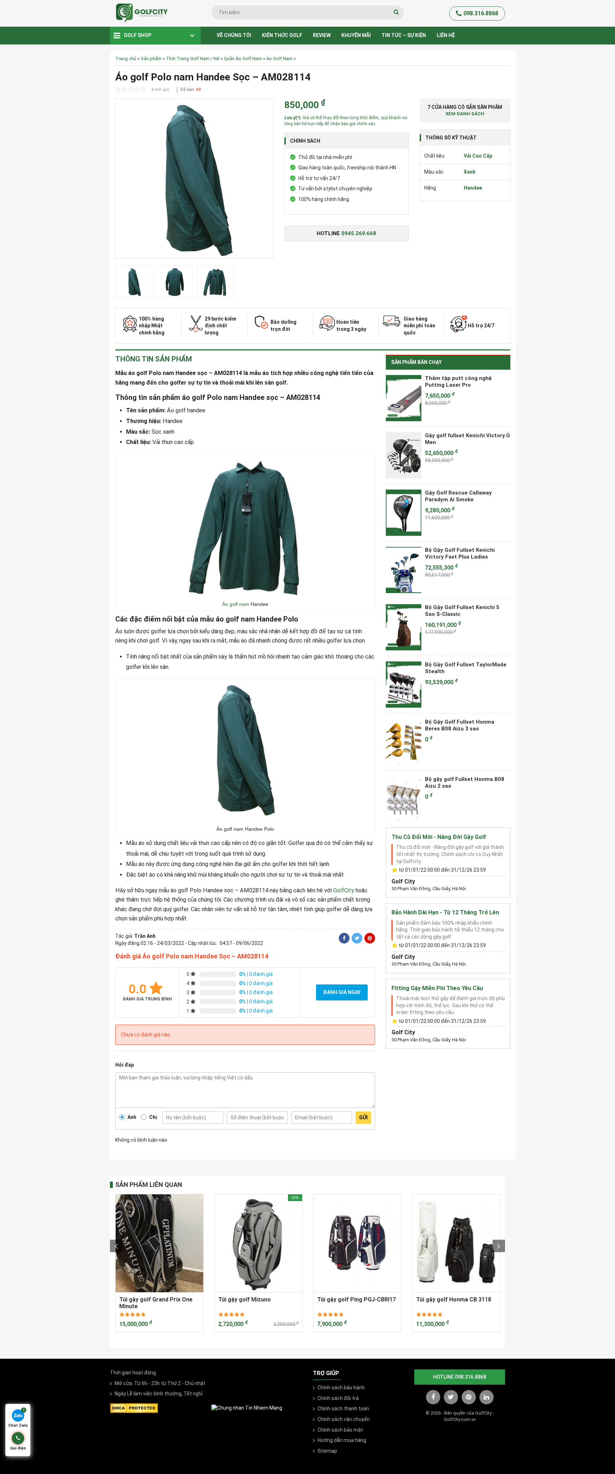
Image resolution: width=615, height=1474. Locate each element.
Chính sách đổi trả (338, 1398)
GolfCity (343, 890)
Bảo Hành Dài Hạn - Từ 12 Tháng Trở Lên (445, 912)
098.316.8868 (480, 13)
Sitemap (327, 1451)
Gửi (363, 1117)
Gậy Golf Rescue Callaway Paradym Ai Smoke (458, 496)
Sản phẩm (151, 58)
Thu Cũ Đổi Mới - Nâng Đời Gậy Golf (438, 837)
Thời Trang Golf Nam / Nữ (193, 58)
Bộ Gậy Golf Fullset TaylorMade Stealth (465, 668)
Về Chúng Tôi (234, 35)
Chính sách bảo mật (340, 1430)
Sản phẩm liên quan (148, 1184)
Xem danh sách (465, 113)
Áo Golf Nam (279, 58)
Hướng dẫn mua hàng (341, 1440)
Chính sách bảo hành (341, 1387)
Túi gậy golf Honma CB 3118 (453, 1299)
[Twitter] (357, 938)
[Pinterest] (369, 938)
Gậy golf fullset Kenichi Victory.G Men (467, 439)
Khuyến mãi (356, 35)
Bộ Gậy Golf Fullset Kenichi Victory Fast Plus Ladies (460, 553)
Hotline (346, 233)
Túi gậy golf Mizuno (244, 1299)
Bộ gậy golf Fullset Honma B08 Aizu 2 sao (464, 782)
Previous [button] (116, 1246)
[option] (194, 180)
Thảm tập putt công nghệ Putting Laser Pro (458, 382)
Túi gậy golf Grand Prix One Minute (156, 1303)
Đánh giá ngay (342, 992)
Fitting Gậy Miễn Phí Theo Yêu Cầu (437, 988)
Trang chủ (125, 58)
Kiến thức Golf (282, 35)
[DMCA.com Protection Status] (134, 1407)
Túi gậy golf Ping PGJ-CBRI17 (356, 1299)
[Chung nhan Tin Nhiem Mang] (246, 1408)
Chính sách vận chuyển (343, 1419)
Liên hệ (446, 35)
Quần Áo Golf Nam (243, 58)
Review (322, 35)
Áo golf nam (235, 604)
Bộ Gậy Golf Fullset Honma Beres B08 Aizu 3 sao (459, 725)
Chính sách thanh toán (343, 1408)
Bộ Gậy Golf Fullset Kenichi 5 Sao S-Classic (462, 611)
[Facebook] (344, 938)
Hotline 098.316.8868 (459, 1377)
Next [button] (499, 1246)
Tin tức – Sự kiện (404, 35)
